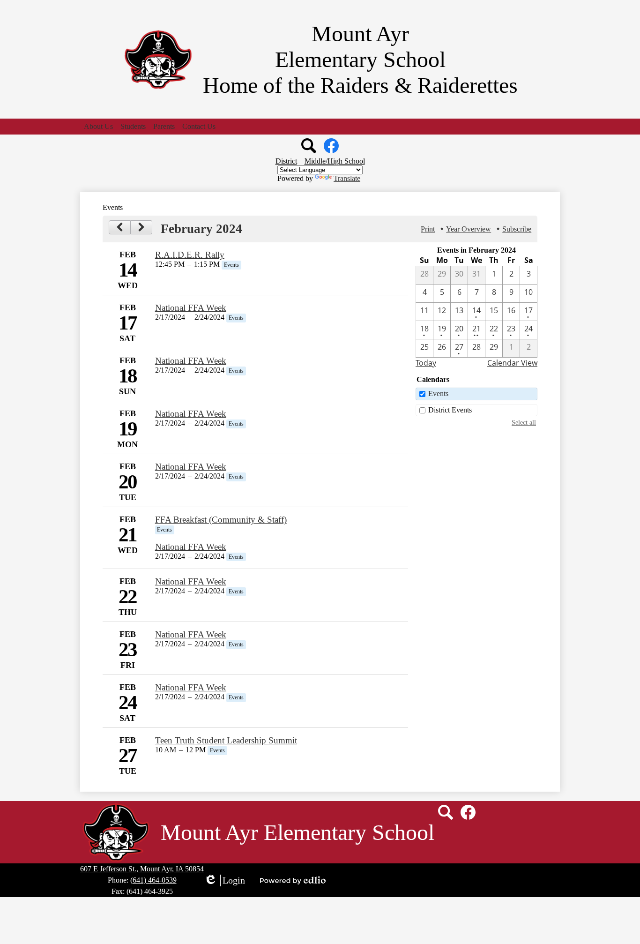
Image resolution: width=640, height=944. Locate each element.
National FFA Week (190, 308)
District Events (450, 410)
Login (224, 880)
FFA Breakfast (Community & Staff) (221, 519)
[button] (98, 127)
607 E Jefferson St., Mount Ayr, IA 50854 (142, 869)
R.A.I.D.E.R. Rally (189, 255)
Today (426, 363)
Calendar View (512, 363)
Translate (347, 178)
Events (438, 393)
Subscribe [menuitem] (516, 229)
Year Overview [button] (468, 229)
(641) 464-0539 (153, 880)
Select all (524, 422)
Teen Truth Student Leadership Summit (226, 740)
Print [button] (428, 229)
